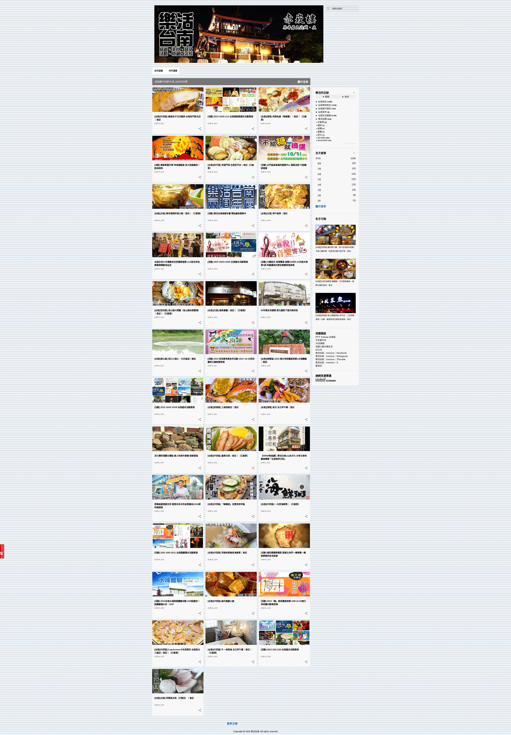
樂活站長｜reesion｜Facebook (331, 353)
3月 (319, 190)
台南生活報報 (324, 115)
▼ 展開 (325, 96)
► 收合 (345, 96)
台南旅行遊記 (324, 108)
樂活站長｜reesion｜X (327, 362)
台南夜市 (322, 112)
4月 (319, 184)
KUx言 (319, 349)
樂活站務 (322, 119)
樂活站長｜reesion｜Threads (331, 359)
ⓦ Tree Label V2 (350, 143)
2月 (319, 195)
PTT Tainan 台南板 (325, 337)
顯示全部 (303, 81)
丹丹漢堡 (173, 70)
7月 (319, 168)
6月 (319, 174)
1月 (319, 200)
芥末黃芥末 (321, 340)
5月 (319, 179)
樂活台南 (255, 731)
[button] (199, 129)
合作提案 (158, 70)
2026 (318, 158)
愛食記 (319, 365)
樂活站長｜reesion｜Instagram (332, 356)
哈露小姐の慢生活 (324, 346)
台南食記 (322, 101)
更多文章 (232, 723)
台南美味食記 (324, 105)
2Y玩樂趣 (320, 343)
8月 (319, 163)
